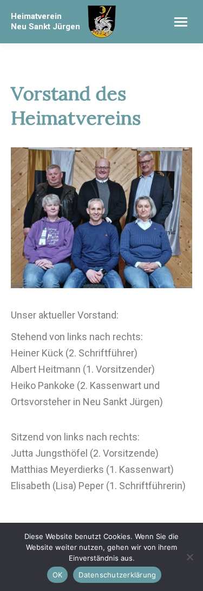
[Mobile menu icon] (180, 22)
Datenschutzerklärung (117, 574)
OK (58, 574)
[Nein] (189, 556)
